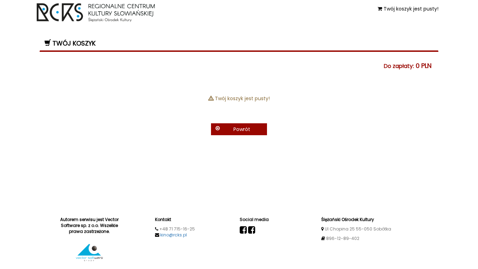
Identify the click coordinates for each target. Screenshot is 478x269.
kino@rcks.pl (173, 235)
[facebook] (243, 230)
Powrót (241, 129)
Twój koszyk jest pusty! (410, 8)
